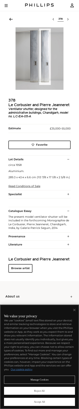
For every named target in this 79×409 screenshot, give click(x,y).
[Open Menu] (9, 5)
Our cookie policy (21, 369)
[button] (39, 58)
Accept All (39, 401)
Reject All (39, 390)
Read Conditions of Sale (24, 186)
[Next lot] (68, 19)
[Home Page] (39, 5)
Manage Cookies (39, 379)
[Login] (72, 5)
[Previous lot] (53, 19)
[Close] (74, 310)
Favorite (42, 144)
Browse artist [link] (20, 268)
